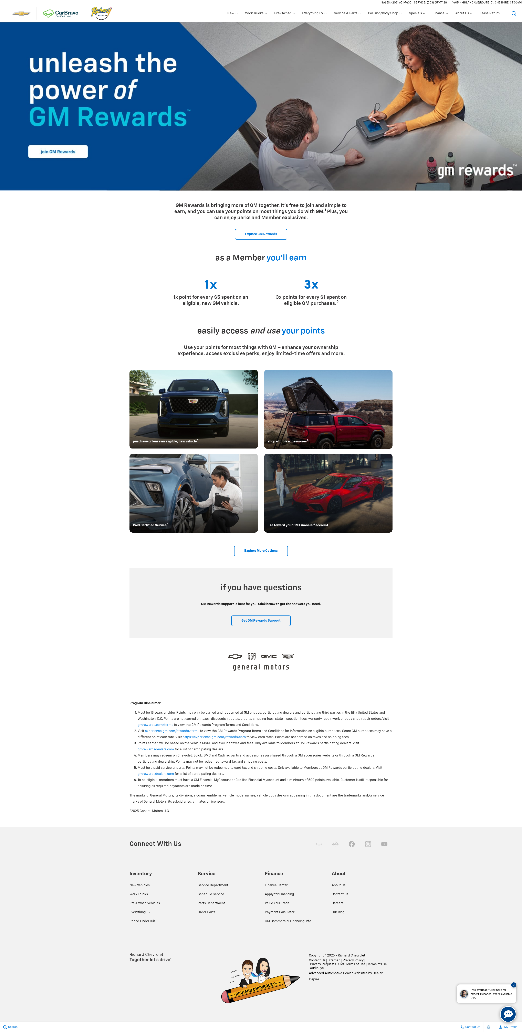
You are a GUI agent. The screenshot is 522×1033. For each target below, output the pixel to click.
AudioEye (317, 968)
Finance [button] (438, 14)
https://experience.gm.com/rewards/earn (214, 737)
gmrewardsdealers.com (156, 749)
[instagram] (368, 844)
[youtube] (384, 844)
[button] (514, 13)
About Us (338, 885)
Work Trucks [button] (254, 14)
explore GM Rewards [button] (261, 234)
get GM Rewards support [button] (261, 620)
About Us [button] (462, 14)
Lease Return (490, 13)
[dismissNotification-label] (513, 984)
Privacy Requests (323, 964)
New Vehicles (139, 885)
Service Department (213, 885)
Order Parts (206, 912)
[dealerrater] (335, 844)
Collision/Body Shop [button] (383, 14)
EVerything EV (139, 912)
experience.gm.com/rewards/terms (172, 731)
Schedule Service (211, 894)
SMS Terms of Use (351, 964)
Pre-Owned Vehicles (144, 903)
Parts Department (211, 903)
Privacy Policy (353, 960)
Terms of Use (377, 964)
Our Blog (338, 912)
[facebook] (351, 844)
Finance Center (276, 885)
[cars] (319, 844)
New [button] (231, 14)
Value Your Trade (277, 903)
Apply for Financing (279, 894)
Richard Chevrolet (351, 955)
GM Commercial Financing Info (288, 921)
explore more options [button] (261, 551)
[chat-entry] (508, 1014)
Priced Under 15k (142, 921)
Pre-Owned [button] (282, 14)
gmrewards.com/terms (155, 725)
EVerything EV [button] (312, 14)
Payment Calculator (279, 912)
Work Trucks (138, 894)
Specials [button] (415, 14)
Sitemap (334, 960)
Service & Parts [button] (345, 14)
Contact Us (340, 894)
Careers (337, 903)
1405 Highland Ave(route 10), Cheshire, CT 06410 (487, 2)
